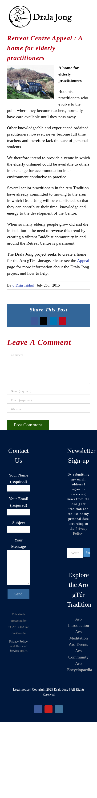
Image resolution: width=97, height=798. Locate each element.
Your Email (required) (18, 501)
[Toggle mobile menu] (88, 7)
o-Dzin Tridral (23, 285)
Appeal (83, 260)
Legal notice (21, 689)
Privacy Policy (18, 641)
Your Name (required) (18, 478)
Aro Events (78, 644)
